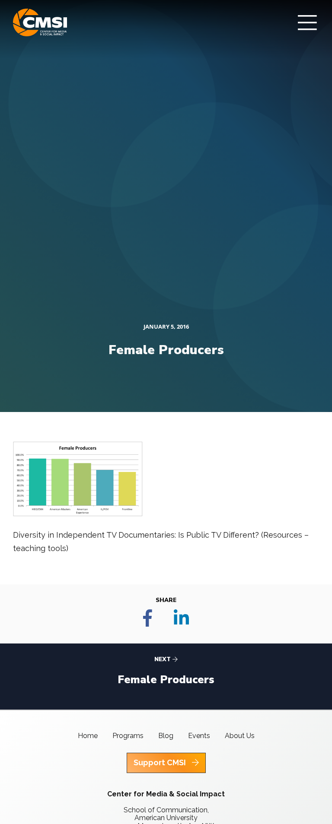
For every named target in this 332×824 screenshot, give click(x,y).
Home (88, 736)
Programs (128, 736)
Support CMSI (161, 762)
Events (199, 736)
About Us (240, 736)
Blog (165, 736)
